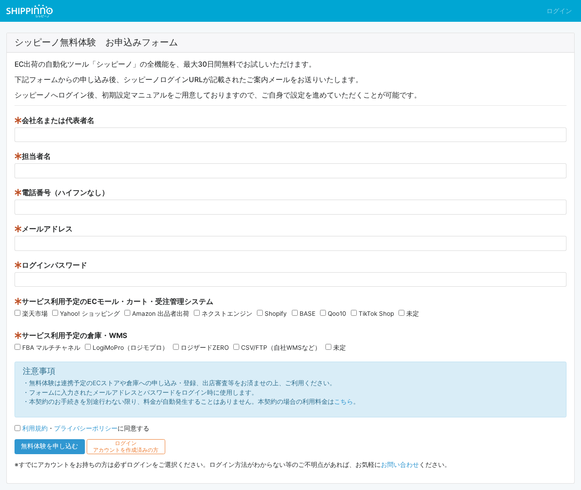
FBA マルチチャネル (51, 347)
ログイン (559, 11)
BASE (307, 313)
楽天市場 (35, 313)
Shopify (276, 313)
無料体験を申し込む (49, 446)
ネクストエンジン (227, 313)
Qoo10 (337, 313)
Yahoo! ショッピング (90, 313)
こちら (343, 401)
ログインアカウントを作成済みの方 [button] (125, 446)
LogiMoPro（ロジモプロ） (130, 347)
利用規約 (35, 428)
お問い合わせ (400, 464)
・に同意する (85, 428)
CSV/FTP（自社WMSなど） (281, 347)
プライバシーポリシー (86, 428)
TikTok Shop (376, 313)
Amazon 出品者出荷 (160, 313)
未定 (412, 313)
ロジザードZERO (205, 347)
